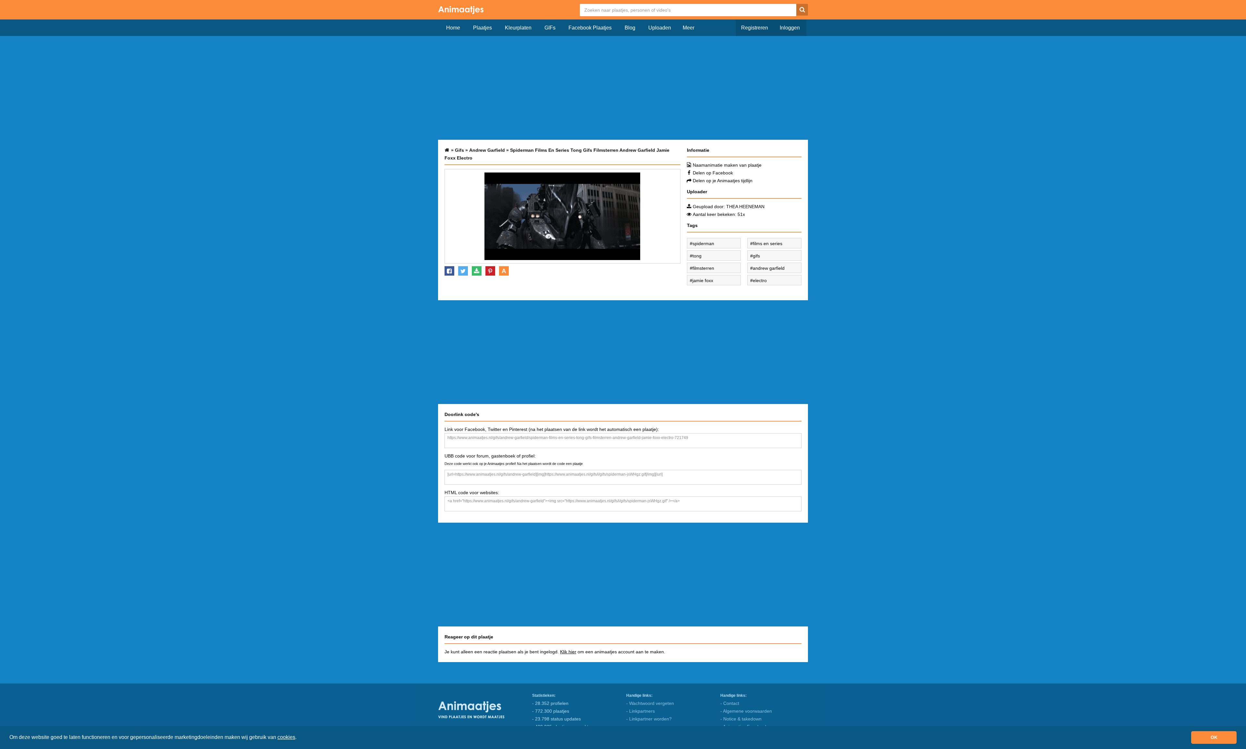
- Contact (729, 703)
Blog (630, 27)
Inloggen (790, 27)
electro (760, 280)
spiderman (703, 243)
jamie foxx (702, 280)
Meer (688, 27)
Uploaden (659, 27)
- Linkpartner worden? (649, 718)
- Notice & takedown (741, 718)
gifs (756, 255)
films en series (767, 243)
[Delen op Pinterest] (490, 271)
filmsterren (703, 268)
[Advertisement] (623, 87)
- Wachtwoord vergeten (650, 703)
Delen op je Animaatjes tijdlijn (722, 180)
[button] (299, 738)
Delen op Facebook (713, 172)
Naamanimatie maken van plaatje (727, 165)
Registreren (754, 27)
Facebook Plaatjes (590, 27)
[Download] (477, 271)
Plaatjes (482, 27)
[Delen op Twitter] (463, 271)
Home (453, 27)
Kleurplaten (518, 27)
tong (697, 255)
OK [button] (1214, 737)
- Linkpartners (640, 711)
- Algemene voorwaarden (746, 711)
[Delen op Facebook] (449, 271)
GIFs (550, 27)
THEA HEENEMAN (745, 206)
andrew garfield (769, 268)
